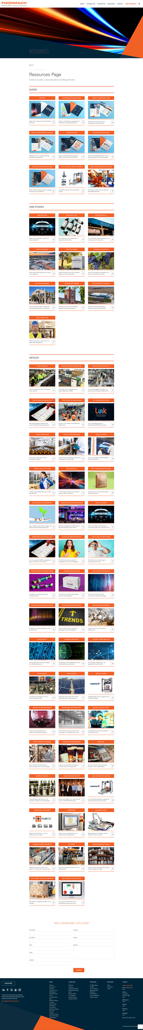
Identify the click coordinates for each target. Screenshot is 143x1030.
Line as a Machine (94, 988)
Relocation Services (73, 997)
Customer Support (72, 993)
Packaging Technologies (74, 990)
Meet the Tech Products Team (129, 1017)
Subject (75, 937)
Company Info (52, 987)
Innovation (93, 982)
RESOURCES (111, 4)
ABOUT (82, 4)
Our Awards (51, 1010)
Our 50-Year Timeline (53, 1014)
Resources (31, 65)
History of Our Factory (54, 1015)
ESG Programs (52, 992)
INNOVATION (101, 4)
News (50, 998)
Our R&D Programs (94, 985)
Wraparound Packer (94, 990)
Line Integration (72, 995)
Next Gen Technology (53, 1009)
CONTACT (120, 4)
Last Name (32, 937)
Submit (79, 970)
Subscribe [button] (8, 983)
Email (31, 945)
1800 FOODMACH (130, 4)
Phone (30, 952)
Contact (125, 982)
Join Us (51, 995)
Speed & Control (52, 1004)
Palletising (71, 985)
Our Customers (52, 1007)
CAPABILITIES (91, 4)
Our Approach (52, 1005)
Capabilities (72, 982)
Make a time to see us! (127, 987)
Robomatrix (92, 992)
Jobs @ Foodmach (53, 997)
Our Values (51, 988)
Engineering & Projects (73, 988)
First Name (32, 930)
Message (75, 945)
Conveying (71, 987)
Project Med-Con (52, 1017)
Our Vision (51, 1002)
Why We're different (53, 1000)
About (51, 982)
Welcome (51, 985)
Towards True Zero (53, 990)
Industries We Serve (73, 998)
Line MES (92, 987)
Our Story (51, 1012)
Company (31, 960)
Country (76, 930)
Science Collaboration (94, 995)
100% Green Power (53, 993)
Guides (108, 985)
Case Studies (110, 987)
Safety (70, 992)
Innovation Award (93, 997)
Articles (109, 988)
